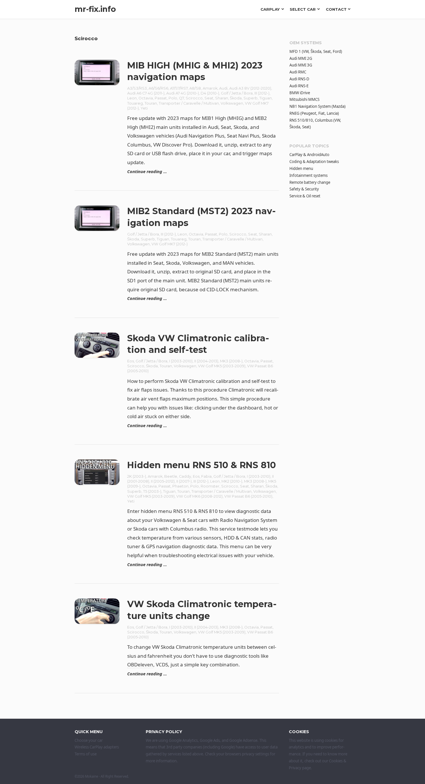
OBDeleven (140, 664)
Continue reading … (147, 171)
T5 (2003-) (152, 491)
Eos (130, 361)
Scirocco (194, 98)
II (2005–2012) (163, 481)
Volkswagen (232, 103)
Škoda (236, 98)
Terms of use (86, 754)
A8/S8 (195, 88)
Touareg (135, 103)
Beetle (170, 476)
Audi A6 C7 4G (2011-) (146, 93)
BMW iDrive (299, 92)
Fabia (206, 476)
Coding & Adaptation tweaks (314, 161)
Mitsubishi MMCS (304, 99)
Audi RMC (297, 72)
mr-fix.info (95, 9)
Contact (336, 9)
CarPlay (270, 9)
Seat (208, 98)
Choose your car (89, 740)
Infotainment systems (308, 175)
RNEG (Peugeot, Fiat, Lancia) (314, 113)
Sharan (221, 98)
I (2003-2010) (181, 361)
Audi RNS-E (298, 85)
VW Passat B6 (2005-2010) (248, 496)
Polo (173, 98)
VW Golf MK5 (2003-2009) (221, 366)
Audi (223, 88)
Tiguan (265, 98)
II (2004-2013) (206, 361)
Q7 (181, 98)
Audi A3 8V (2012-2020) (250, 88)
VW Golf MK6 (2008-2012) (199, 496)
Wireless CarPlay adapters (97, 747)
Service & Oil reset (304, 196)
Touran (151, 103)
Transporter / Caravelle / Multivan (189, 103)
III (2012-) (261, 93)
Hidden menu (301, 168)
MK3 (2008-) (231, 361)
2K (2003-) (136, 476)
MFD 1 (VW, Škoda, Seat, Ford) (315, 51)
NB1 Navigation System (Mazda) (317, 106)
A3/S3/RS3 (137, 88)
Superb (250, 98)
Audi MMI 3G (300, 65)
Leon (132, 98)
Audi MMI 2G (300, 58)
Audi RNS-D (299, 78)
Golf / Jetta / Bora (237, 93)
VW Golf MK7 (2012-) (169, 244)
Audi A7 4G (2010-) (182, 93)
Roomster (210, 486)
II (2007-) (184, 481)
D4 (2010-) (210, 93)
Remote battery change (309, 182)
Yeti (144, 108)
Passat (161, 98)
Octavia (145, 98)
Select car (303, 9)
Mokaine (91, 776)
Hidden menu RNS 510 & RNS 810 (201, 465)
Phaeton (180, 486)
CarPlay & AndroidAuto (309, 154)
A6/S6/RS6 (158, 88)
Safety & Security (304, 189)
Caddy (185, 476)
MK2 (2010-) (231, 481)
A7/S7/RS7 (179, 88)
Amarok (210, 88)
